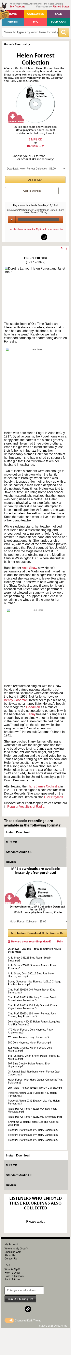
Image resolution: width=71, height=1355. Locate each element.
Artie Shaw (29, 568)
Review (11, 861)
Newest (13, 21)
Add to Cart (35, 179)
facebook (27, 237)
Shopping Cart (13, 1252)
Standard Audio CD (19, 852)
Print (64, 248)
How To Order (12, 1272)
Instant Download (18, 832)
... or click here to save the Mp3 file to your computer (35, 229)
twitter (35, 237)
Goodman (33, 707)
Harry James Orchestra (43, 786)
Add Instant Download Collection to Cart (38, 933)
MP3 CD (11, 842)
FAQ (35, 21)
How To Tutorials (14, 1276)
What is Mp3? (12, 1269)
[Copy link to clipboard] (44, 237)
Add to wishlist (32, 190)
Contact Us (11, 1258)
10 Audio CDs (35, 146)
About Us (10, 1255)
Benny (31, 714)
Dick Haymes (53, 797)
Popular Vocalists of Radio (25, 806)
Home (13, 13)
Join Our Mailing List (20, 1298)
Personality (22, 44)
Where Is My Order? (16, 1248)
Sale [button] (58, 13)
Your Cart (58, 21)
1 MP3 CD (35, 139)
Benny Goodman (16, 700)
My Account (17, 6)
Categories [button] (35, 13)
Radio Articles (12, 1279)
